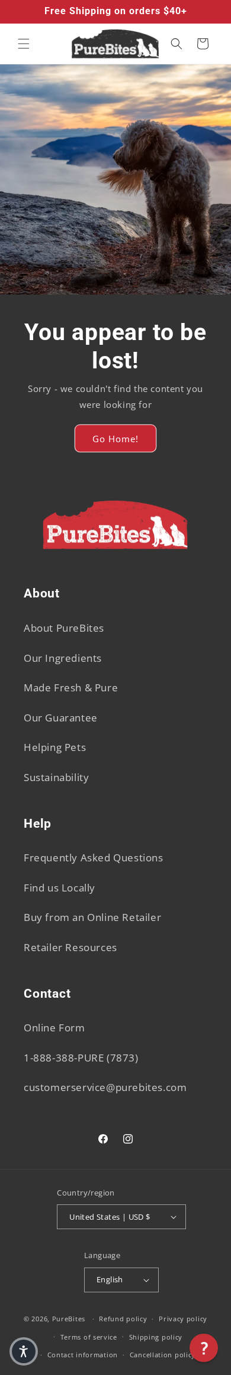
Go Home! (115, 438)
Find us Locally (59, 887)
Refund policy (123, 1318)
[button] (24, 44)
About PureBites (64, 628)
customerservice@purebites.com (105, 1087)
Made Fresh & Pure (71, 687)
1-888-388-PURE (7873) (81, 1057)
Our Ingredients (63, 658)
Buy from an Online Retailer (92, 917)
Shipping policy (156, 1336)
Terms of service (88, 1336)
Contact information (82, 1354)
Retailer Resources (70, 947)
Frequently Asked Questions (93, 857)
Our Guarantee (61, 717)
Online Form (54, 1027)
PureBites (68, 1318)
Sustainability (56, 777)
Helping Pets (55, 747)
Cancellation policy (162, 1354)
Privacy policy (183, 1318)
